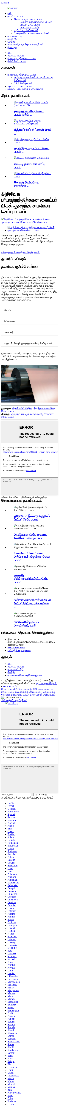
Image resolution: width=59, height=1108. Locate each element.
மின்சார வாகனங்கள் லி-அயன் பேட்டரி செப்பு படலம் (36, 23)
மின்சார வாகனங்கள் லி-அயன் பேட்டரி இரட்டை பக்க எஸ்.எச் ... (32, 603)
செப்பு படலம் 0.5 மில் (11, 689)
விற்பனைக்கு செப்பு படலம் (28, 692)
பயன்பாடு (12, 39)
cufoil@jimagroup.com (19, 650)
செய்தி (11, 41)
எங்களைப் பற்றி (15, 36)
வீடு (9, 13)
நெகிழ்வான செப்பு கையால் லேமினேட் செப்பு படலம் (30, 536)
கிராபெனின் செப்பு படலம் (43, 694)
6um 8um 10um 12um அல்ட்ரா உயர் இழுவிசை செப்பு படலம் (32, 556)
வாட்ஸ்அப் (13, 703)
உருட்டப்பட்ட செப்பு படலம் (26, 30)
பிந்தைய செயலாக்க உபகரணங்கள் (31, 33)
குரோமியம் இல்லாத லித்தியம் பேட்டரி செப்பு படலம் (32, 517)
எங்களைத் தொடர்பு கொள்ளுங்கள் (25, 44)
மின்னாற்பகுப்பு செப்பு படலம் (28, 19)
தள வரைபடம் (10, 686)
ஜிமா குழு (12, 47)
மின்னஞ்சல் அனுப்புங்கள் (14, 700)
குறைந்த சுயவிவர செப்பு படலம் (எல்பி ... (29, 112)
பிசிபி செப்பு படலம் (29, 27)
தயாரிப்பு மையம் (16, 16)
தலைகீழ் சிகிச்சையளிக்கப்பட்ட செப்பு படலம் (31, 578)
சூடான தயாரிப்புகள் (46, 683)
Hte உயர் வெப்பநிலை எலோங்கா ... (26, 184)
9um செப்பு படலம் (20, 694)
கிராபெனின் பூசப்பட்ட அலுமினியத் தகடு (27, 623)
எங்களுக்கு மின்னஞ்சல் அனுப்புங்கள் (20, 252)
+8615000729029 (16, 647)
